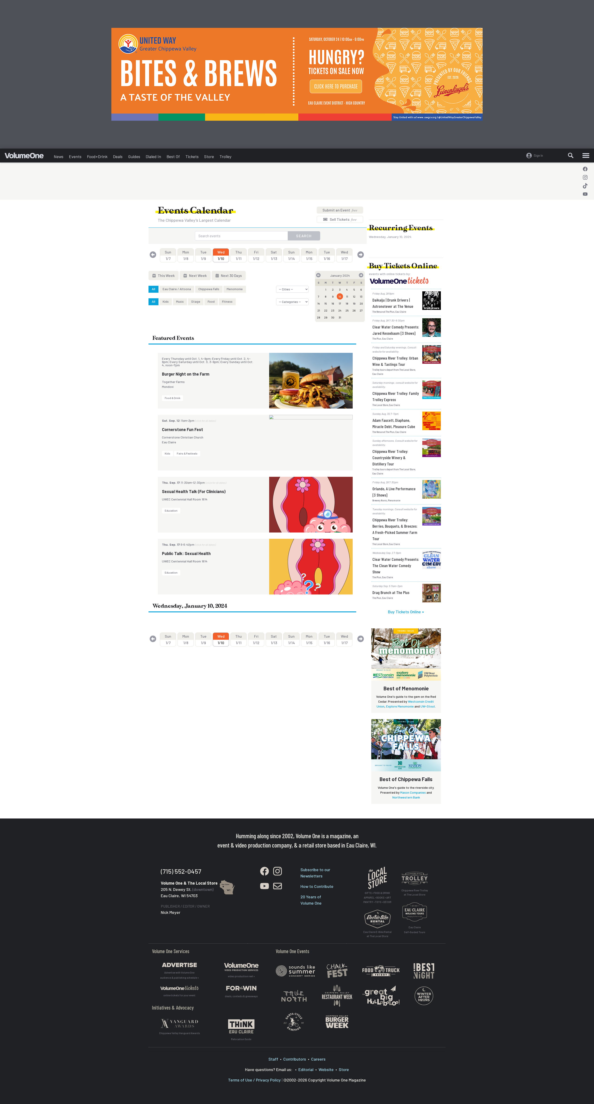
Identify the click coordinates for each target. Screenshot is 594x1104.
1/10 (221, 255)
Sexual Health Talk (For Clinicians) (194, 491)
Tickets (192, 156)
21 (318, 310)
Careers (318, 1059)
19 (354, 303)
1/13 (274, 255)
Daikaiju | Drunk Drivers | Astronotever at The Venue (392, 303)
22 (325, 310)
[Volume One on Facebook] (585, 169)
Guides (134, 156)
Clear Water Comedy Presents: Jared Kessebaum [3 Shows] (395, 330)
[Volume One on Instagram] (585, 177)
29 (325, 317)
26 (354, 310)
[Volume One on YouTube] (585, 194)
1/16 (327, 255)
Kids (166, 301)
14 (318, 303)
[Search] (571, 155)
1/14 (291, 255)
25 (347, 310)
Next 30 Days (231, 275)
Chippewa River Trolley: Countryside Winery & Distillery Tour (390, 457)
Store (209, 156)
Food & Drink (172, 397)
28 (318, 317)
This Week (166, 275)
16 (333, 303)
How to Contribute (316, 886)
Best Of (173, 156)
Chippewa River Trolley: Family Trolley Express (395, 396)
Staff (273, 1059)
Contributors (294, 1059)
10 (340, 296)
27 (361, 310)
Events (75, 156)
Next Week (197, 275)
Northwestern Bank (406, 797)
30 (332, 317)
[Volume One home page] (28, 156)
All (153, 289)
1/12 (256, 255)
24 (340, 310)
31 (340, 317)
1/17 (344, 255)
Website (326, 1069)
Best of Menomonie (406, 688)
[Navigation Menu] (586, 155)
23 (332, 310)
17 (340, 303)
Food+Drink (97, 156)
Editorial (305, 1069)
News (58, 156)
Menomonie (235, 289)
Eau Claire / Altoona (177, 289)
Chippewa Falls (208, 289)
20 (361, 303)
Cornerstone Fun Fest (182, 429)
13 (361, 296)
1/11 (238, 255)
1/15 (309, 255)
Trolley (225, 156)
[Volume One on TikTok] (585, 186)
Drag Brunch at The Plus (390, 592)
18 (347, 303)
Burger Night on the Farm (185, 374)
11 (347, 296)
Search (304, 236)
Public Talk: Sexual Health (186, 553)
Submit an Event (340, 210)
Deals (118, 156)
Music (180, 301)
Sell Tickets (343, 219)
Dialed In (153, 156)
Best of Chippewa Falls (406, 779)
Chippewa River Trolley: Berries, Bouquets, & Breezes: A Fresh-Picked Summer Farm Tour (394, 529)
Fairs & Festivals (187, 453)
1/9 (203, 255)
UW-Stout (427, 706)
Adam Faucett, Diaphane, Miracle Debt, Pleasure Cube (393, 423)
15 (325, 303)
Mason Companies (413, 792)
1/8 (185, 255)
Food (211, 301)
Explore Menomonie (400, 706)
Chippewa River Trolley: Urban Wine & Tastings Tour (395, 361)
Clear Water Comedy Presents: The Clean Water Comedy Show (395, 565)
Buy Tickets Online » (406, 611)
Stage (195, 301)
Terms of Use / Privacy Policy (254, 1079)
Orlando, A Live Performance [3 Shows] (394, 491)
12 (354, 296)
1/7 (168, 255)
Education (171, 510)
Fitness (227, 301)
